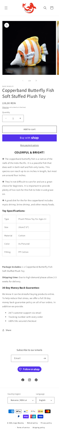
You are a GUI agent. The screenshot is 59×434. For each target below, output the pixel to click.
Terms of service (23, 427)
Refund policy (32, 423)
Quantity (6, 112)
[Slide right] (36, 80)
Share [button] (8, 330)
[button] (6, 8)
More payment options (29, 145)
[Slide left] (23, 80)
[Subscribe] (44, 358)
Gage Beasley (18, 423)
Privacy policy (46, 423)
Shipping (5, 107)
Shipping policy (39, 427)
